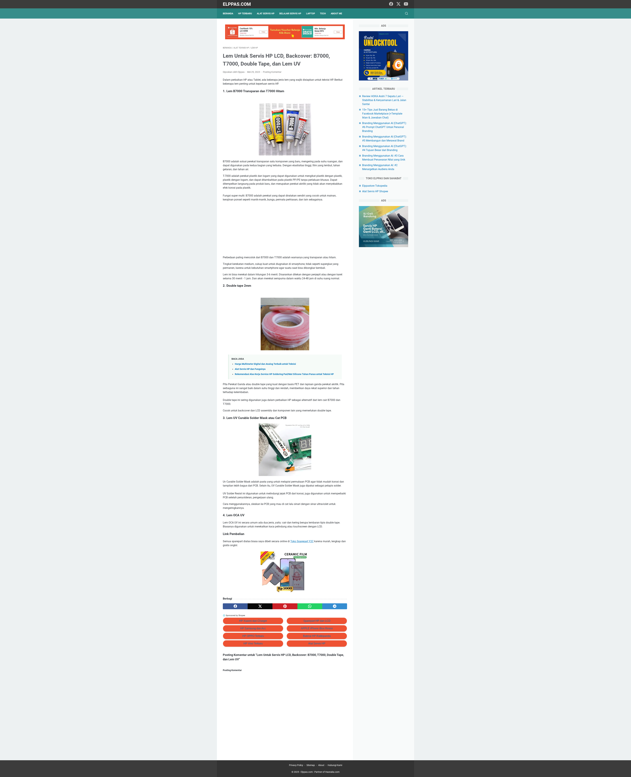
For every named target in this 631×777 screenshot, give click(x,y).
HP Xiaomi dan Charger (253, 620)
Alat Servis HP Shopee (375, 191)
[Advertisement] (285, 229)
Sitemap (310, 765)
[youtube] (406, 4)
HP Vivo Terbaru (253, 643)
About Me (336, 13)
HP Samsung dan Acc (253, 628)
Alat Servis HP (265, 13)
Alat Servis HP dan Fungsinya (250, 369)
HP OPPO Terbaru (253, 636)
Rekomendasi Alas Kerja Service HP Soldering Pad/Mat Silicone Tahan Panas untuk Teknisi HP (284, 374)
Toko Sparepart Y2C (302, 541)
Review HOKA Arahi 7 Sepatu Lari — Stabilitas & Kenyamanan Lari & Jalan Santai (384, 100)
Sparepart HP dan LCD (316, 620)
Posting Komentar (272, 72)
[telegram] (334, 606)
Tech (323, 13)
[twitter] (398, 4)
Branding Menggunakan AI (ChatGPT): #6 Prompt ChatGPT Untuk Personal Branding (384, 127)
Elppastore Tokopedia (374, 185)
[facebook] (391, 4)
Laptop (310, 13)
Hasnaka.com (332, 772)
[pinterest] (284, 606)
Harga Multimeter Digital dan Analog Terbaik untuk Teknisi (265, 364)
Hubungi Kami (335, 765)
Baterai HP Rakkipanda (317, 636)
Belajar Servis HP (290, 13)
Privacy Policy (296, 765)
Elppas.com (237, 4)
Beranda (228, 13)
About (321, 765)
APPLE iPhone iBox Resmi (317, 628)
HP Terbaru (245, 13)
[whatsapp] (309, 606)
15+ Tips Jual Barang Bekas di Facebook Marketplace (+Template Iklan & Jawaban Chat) (382, 113)
